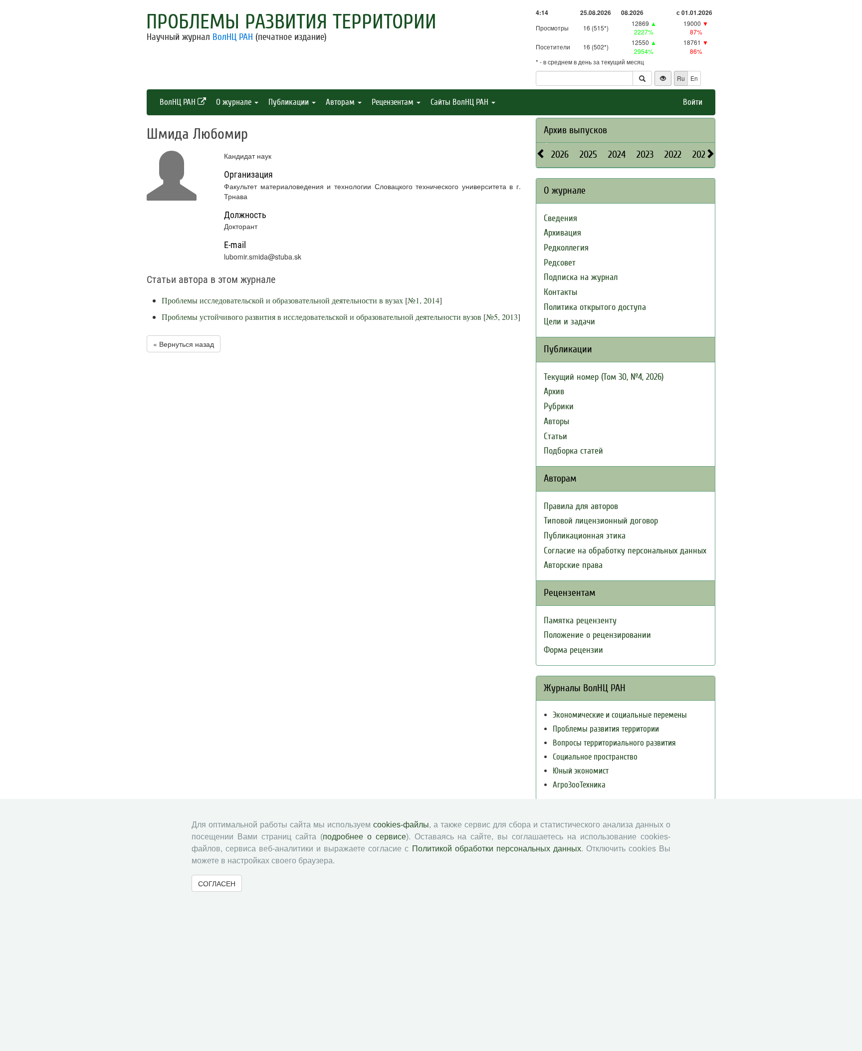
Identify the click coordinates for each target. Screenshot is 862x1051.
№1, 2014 (423, 300)
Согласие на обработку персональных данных (625, 550)
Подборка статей (573, 451)
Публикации (289, 102)
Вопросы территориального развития (614, 743)
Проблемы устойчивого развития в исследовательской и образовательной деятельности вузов (321, 316)
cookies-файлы (401, 824)
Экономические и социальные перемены (620, 715)
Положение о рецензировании (597, 635)
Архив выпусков (575, 130)
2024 (617, 154)
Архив (554, 391)
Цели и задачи (569, 321)
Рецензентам (394, 102)
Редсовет (560, 263)
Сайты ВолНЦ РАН (460, 102)
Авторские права (573, 565)
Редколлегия (566, 248)
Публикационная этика (585, 535)
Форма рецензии (573, 650)
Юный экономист (581, 771)
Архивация (562, 233)
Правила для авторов (581, 506)
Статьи (555, 436)
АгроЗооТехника (579, 784)
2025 (588, 154)
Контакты (560, 292)
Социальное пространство (595, 757)
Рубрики (559, 406)
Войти (692, 102)
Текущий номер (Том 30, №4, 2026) (603, 377)
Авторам (341, 102)
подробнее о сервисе (364, 836)
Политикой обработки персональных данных (496, 848)
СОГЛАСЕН (216, 883)
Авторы (556, 421)
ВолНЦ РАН (233, 36)
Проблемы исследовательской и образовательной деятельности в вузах (282, 300)
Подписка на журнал (581, 277)
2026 (560, 154)
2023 (645, 154)
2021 (700, 154)
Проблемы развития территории (291, 22)
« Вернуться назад (183, 344)
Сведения (560, 218)
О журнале (234, 102)
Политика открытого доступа (595, 307)
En (694, 78)
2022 (672, 154)
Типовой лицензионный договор (601, 521)
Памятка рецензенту (580, 620)
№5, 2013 (502, 316)
